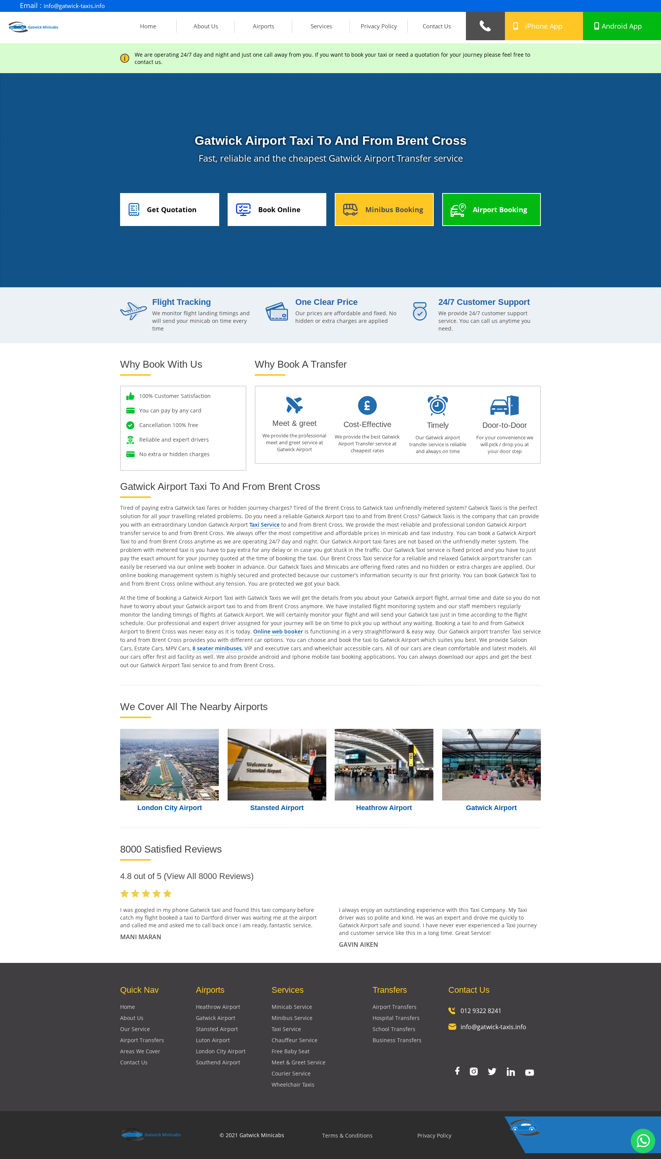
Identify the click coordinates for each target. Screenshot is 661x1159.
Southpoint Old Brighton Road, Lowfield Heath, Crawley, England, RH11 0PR (529, 6)
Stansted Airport (277, 808)
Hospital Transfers (396, 1017)
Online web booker (278, 631)
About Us (206, 26)
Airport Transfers (142, 1040)
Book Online (279, 209)
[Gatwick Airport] (491, 764)
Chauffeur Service (294, 1040)
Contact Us (437, 26)
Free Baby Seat (290, 1051)
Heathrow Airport (384, 808)
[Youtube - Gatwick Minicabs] (529, 1073)
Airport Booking (500, 209)
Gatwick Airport (491, 808)
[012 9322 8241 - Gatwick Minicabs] (485, 26)
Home (148, 26)
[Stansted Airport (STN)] (277, 764)
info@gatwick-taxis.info (74, 6)
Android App (622, 26)
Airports (263, 26)
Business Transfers (397, 1040)
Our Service (135, 1029)
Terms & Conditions (347, 1135)
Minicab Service (292, 1006)
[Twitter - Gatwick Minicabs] (492, 1072)
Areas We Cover (140, 1051)
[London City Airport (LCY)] (169, 764)
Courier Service (291, 1073)
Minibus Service (292, 1017)
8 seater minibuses (217, 648)
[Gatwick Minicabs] (33, 35)
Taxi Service (264, 524)
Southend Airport (218, 1062)
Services (321, 26)
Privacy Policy (379, 26)
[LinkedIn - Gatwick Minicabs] (511, 1072)
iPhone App (543, 26)
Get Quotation (172, 209)
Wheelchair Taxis (293, 1084)
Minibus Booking (394, 209)
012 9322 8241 (481, 1011)
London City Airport (169, 808)
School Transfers (394, 1029)
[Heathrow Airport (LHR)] (384, 764)
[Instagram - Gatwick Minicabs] (474, 1072)
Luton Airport (213, 1040)
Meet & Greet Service (299, 1062)
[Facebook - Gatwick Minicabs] (457, 1071)
